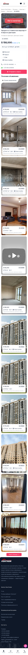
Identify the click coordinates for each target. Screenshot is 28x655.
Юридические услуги (6, 617)
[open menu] (24, 3)
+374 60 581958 (5, 635)
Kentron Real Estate (6, 9)
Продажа (15, 9)
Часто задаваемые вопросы (8, 599)
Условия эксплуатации (7, 602)
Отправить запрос (15, 72)
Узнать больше (13, 554)
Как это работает (6, 596)
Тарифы (3, 619)
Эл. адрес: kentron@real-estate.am (10, 637)
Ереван (3, 11)
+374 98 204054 (8, 67)
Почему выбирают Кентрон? (8, 594)
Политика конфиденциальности (9, 605)
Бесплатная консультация (8, 614)
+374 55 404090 (8, 64)
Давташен (9, 11)
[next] (25, 97)
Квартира (21, 9)
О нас (2, 591)
